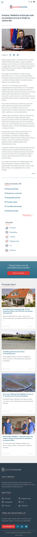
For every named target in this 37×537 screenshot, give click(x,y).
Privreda (12, 228)
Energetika (13, 232)
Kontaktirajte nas (8, 526)
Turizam (12, 237)
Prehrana (12, 250)
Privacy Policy (19, 535)
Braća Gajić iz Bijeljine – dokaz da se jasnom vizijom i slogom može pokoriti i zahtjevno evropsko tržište (18, 438)
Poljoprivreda (14, 241)
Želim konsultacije (18, 273)
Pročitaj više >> (27, 215)
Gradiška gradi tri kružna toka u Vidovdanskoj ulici (14, 353)
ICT (10, 246)
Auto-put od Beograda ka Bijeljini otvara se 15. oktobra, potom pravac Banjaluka (18, 395)
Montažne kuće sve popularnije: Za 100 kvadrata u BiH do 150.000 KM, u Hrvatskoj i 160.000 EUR (18, 311)
